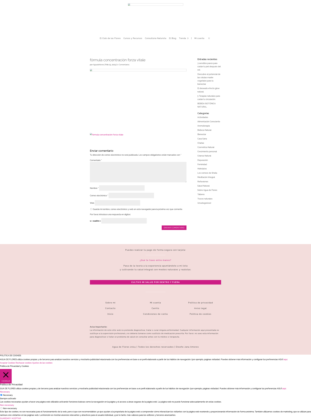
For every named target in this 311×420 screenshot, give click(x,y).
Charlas (200, 143)
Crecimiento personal (207, 151)
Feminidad (202, 164)
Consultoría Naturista (155, 38)
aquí (285, 359)
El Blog (172, 38)
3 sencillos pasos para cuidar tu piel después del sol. (209, 66)
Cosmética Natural (205, 147)
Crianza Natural (204, 156)
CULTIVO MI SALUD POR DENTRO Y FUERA (155, 282)
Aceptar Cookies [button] (7, 363)
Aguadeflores (98, 65)
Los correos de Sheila (207, 173)
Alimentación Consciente (208, 121)
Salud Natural (203, 186)
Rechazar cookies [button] (24, 363)
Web (92, 203)
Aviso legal (200, 308)
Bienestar (201, 134)
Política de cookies (200, 314)
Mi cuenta (199, 38)
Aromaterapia (203, 126)
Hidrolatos (202, 169)
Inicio (110, 314)
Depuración (202, 160)
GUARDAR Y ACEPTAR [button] (10, 418)
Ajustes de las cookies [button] (42, 363)
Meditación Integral (206, 177)
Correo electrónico (99, 195)
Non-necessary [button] (7, 405)
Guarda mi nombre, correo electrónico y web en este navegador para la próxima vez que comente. (138, 209)
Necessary (8, 395)
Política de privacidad (200, 303)
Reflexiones (202, 181)
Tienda (182, 38)
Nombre (94, 188)
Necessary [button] (5, 392)
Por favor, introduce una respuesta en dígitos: (110, 214)
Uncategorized (204, 203)
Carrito (155, 308)
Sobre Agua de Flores (207, 190)
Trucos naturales (204, 199)
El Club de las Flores (110, 38)
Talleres (201, 194)
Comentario (96, 160)
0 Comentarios (123, 65)
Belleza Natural (204, 130)
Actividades (202, 117)
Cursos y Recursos (132, 38)
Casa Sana (202, 139)
